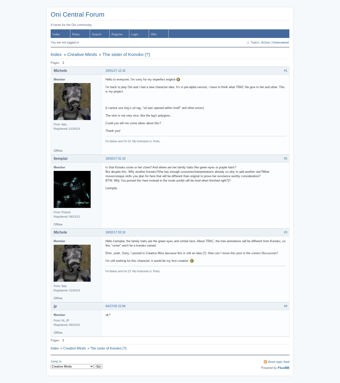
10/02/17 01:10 (115, 158)
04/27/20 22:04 (115, 306)
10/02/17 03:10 (115, 232)
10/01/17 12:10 (115, 70)
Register (117, 34)
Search (96, 34)
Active (265, 42)
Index (56, 34)
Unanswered (280, 42)
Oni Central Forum (77, 14)
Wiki (154, 34)
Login (134, 34)
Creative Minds (82, 54)
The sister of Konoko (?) (126, 54)
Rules (76, 34)
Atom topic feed (278, 362)
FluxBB (283, 368)
